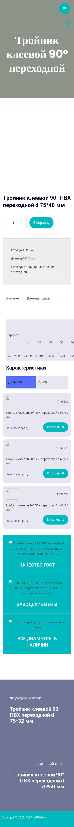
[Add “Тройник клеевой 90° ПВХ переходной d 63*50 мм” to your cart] (55, 427)
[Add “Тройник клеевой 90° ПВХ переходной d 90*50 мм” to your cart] (55, 520)
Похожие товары (38, 298)
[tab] (12, 298)
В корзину (41, 222)
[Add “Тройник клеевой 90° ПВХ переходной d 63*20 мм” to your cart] (55, 473)
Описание (12, 298)
